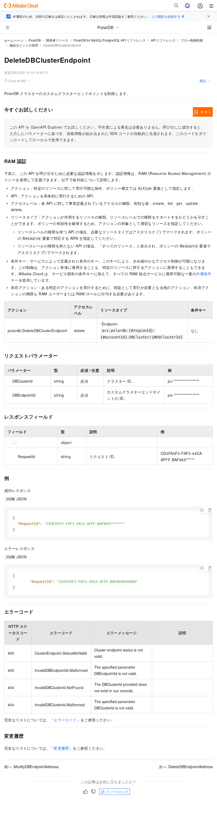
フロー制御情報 (192, 40)
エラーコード (65, 719)
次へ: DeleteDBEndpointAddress (186, 766)
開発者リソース (57, 40)
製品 (203, 80)
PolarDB (35, 40)
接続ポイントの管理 (24, 45)
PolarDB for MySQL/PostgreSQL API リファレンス (110, 40)
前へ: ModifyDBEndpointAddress (31, 766)
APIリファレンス (163, 40)
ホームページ (13, 40)
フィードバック (117, 791)
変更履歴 (61, 748)
